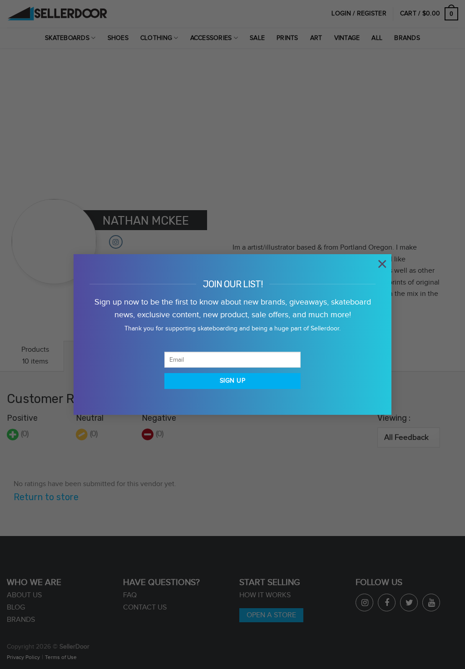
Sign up (232, 380)
